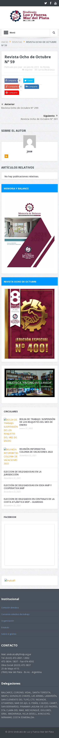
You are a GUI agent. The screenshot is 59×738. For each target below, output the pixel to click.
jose (20, 67)
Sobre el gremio (8, 633)
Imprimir (29, 69)
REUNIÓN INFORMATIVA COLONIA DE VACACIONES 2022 (36, 450)
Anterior (10, 104)
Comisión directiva (10, 607)
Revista (46, 67)
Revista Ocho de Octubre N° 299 (19, 107)
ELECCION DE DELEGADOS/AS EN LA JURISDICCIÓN (22, 473)
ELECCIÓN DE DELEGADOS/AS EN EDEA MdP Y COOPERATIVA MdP (28, 487)
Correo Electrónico (46, 69)
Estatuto (5, 627)
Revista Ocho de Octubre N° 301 (39, 118)
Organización (7, 620)
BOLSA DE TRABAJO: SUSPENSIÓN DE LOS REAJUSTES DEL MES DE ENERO (37, 422)
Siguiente (49, 115)
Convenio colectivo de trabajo (15, 614)
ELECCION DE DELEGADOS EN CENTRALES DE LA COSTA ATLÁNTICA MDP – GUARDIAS (29, 500)
